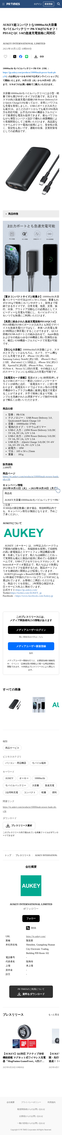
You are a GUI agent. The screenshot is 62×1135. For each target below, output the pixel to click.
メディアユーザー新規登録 (31, 646)
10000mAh (40, 778)
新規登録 (49, 3)
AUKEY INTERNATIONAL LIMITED (31, 904)
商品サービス (12, 748)
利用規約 (52, 1102)
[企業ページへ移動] (31, 886)
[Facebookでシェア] (20, 56)
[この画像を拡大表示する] (14, 705)
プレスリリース (23, 855)
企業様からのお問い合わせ (31, 1116)
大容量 (35, 785)
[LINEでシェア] (26, 56)
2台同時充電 (11, 792)
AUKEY (9, 778)
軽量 (43, 792)
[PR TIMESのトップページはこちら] (13, 4)
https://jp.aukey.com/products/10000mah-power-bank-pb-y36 (30, 809)
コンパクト (30, 792)
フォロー (31, 918)
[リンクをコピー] (41, 56)
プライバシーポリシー (31, 1102)
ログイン (38, 3)
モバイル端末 (39, 763)
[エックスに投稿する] (14, 56)
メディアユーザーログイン (31, 630)
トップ (8, 855)
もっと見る (53, 1014)
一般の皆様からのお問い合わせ (31, 1123)
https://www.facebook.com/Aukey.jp (34, 596)
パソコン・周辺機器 (15, 763)
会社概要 (11, 1102)
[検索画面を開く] (59, 4)
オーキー (24, 778)
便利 (54, 792)
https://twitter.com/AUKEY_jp (26, 593)
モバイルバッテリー (15, 785)
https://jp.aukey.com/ (26, 590)
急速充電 (49, 785)
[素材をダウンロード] (36, 56)
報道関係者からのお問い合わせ (31, 1109)
